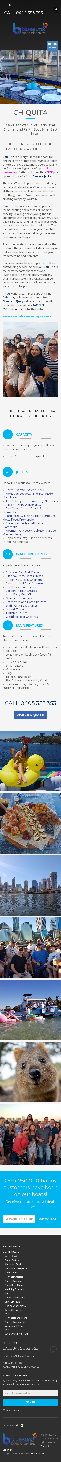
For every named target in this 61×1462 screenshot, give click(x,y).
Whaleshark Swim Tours (14, 1327)
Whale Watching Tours (16, 1333)
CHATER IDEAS (10, 1255)
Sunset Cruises (13, 1280)
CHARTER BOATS (11, 1251)
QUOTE (52, 45)
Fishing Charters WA (15, 1305)
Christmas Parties (14, 1264)
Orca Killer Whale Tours (14, 1312)
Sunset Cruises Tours (16, 1321)
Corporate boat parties (17, 1268)
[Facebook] (5, 5)
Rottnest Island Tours (16, 1317)
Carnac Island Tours (15, 1297)
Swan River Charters (15, 1284)
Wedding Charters (14, 1289)
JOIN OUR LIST (47, 1218)
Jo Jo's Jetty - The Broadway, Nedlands (32, 501)
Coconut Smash (36, 1453)
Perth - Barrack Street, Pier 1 (25, 490)
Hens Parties (11, 1272)
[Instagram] (10, 5)
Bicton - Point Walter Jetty (24, 504)
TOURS (6, 1293)
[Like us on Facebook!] (16, 1425)
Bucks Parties (12, 1260)
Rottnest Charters (14, 1276)
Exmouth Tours (13, 1301)
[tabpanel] (30, 77)
